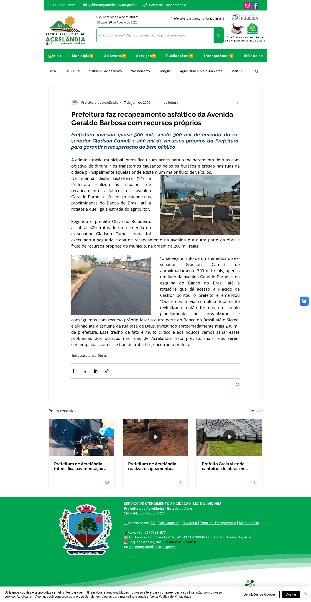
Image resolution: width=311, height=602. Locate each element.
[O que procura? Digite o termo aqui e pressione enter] (219, 35)
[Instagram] (247, 5)
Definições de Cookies (260, 594)
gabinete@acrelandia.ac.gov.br (112, 5)
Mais (235, 71)
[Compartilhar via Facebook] (73, 371)
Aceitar (291, 594)
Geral (52, 71)
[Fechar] (305, 594)
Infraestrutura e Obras (89, 355)
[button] (82, 55)
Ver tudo (256, 410)
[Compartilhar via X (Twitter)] (84, 371)
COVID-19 (73, 71)
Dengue (165, 71)
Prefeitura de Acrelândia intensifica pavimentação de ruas (78, 466)
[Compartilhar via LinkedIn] (96, 371)
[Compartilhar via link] (107, 371)
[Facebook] (255, 5)
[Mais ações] (237, 102)
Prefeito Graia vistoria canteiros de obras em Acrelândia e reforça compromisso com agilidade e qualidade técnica (224, 466)
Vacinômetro (140, 71)
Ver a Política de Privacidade (170, 596)
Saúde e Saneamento (105, 71)
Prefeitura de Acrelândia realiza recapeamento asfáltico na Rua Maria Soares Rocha (152, 466)
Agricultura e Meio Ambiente (201, 71)
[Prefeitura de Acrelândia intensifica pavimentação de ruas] (82, 437)
